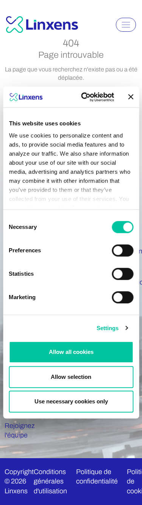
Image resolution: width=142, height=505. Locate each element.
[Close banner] (130, 97)
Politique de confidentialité (97, 476)
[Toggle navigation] (126, 25)
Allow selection (71, 377)
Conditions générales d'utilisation (50, 481)
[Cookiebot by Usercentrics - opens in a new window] (84, 97)
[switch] (122, 250)
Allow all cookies (71, 352)
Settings (108, 328)
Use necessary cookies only (71, 401)
